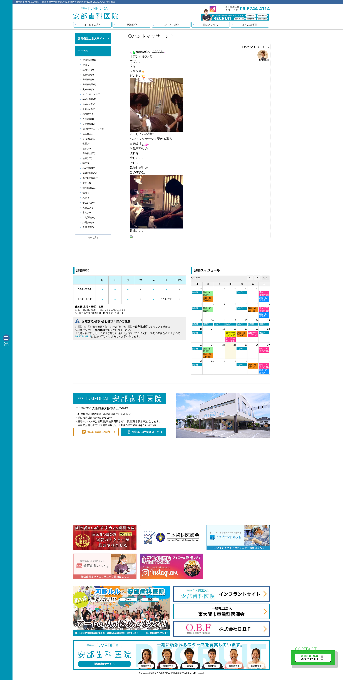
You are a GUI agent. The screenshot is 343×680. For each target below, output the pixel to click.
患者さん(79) (89, 109)
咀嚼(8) (86, 143)
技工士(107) (88, 133)
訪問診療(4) (88, 222)
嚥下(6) (86, 163)
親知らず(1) (88, 69)
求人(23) (87, 212)
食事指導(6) (88, 227)
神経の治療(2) (89, 99)
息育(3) (86, 198)
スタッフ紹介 (171, 24)
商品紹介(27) (89, 104)
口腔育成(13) (89, 124)
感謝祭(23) (88, 114)
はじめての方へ (92, 24)
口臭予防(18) (89, 217)
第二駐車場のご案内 (98, 431)
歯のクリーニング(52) (93, 129)
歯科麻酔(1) (88, 79)
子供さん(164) (89, 202)
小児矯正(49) (89, 139)
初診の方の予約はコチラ (145, 431)
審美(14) (87, 183)
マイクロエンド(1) (91, 94)
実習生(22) (88, 207)
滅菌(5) (86, 193)
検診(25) (87, 148)
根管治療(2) (88, 74)
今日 (265, 277)
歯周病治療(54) (90, 173)
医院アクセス (210, 24)
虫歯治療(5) (88, 89)
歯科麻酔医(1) (89, 84)
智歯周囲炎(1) (89, 60)
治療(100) (87, 158)
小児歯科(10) (89, 168)
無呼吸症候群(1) (90, 178)
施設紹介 (132, 24)
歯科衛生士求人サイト (91, 38)
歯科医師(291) (89, 188)
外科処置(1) (88, 119)
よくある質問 (249, 24)
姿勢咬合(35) (89, 153)
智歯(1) (86, 65)
